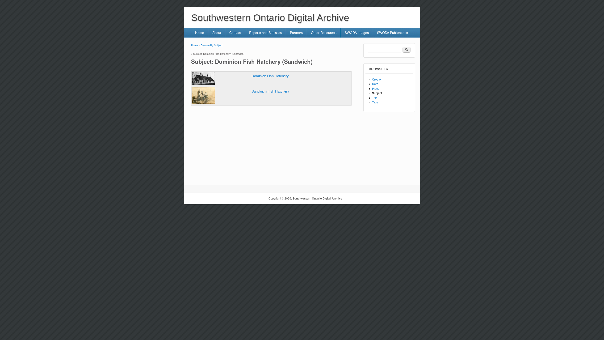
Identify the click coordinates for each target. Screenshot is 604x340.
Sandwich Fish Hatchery (270, 91)
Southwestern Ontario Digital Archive (317, 198)
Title (375, 98)
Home (199, 32)
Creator (377, 79)
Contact (235, 32)
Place (375, 88)
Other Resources (323, 32)
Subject (377, 93)
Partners (296, 32)
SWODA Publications (392, 32)
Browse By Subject (211, 45)
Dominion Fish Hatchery (270, 75)
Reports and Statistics (265, 32)
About (216, 32)
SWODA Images (357, 32)
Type (375, 102)
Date (375, 84)
